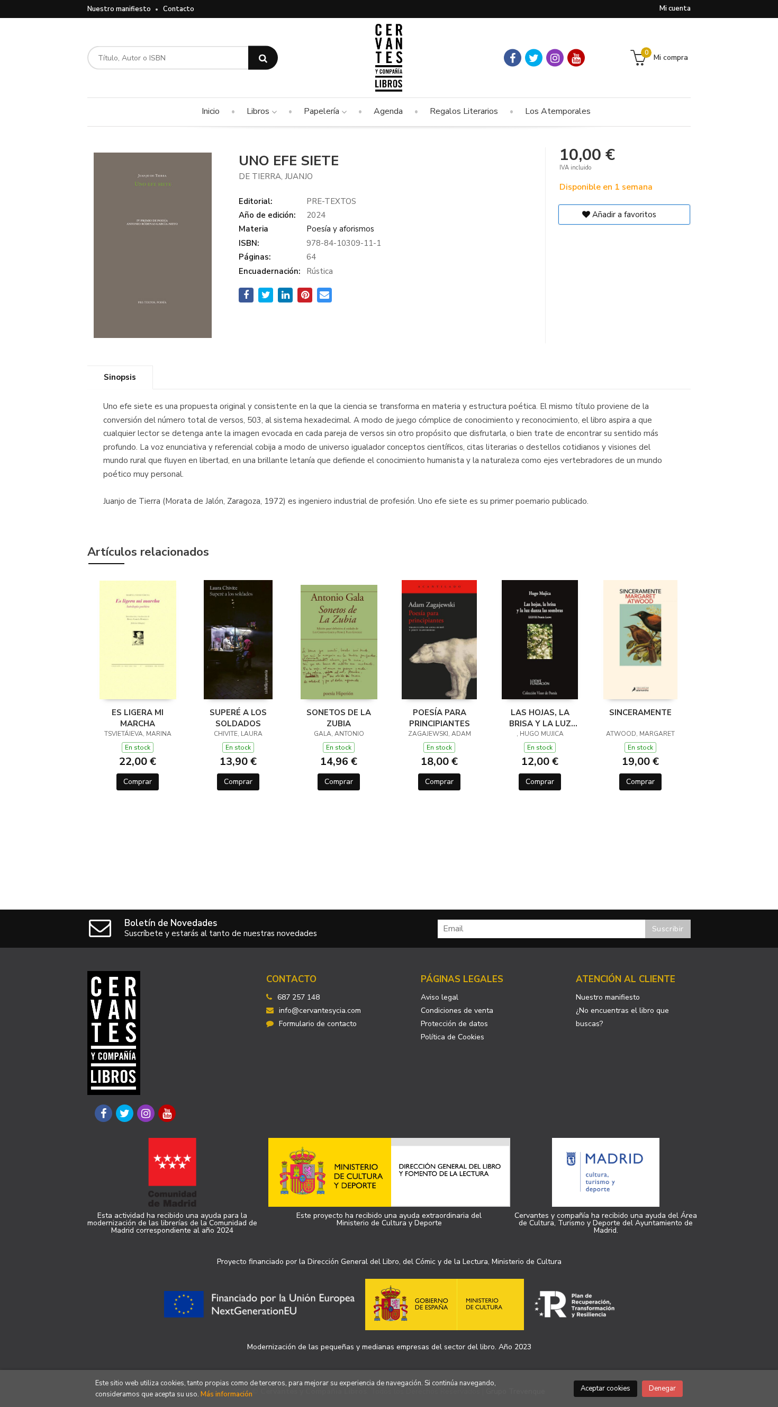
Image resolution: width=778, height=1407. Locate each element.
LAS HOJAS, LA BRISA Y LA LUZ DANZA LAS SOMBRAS (540, 717)
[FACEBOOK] (512, 58)
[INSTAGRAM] (555, 58)
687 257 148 (298, 997)
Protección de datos (454, 1024)
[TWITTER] (533, 58)
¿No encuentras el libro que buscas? (622, 1017)
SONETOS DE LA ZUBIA (338, 717)
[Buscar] (263, 58)
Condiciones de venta (457, 1010)
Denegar (662, 1388)
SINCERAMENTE (640, 712)
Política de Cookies (452, 1037)
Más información (226, 1394)
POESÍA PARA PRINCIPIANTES (439, 717)
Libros (259, 111)
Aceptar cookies (605, 1388)
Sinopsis (120, 377)
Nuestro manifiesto (119, 9)
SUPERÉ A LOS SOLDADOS (238, 717)
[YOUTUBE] (576, 58)
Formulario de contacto (318, 1024)
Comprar (137, 782)
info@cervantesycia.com (320, 1010)
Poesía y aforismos (340, 229)
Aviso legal (439, 997)
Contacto (178, 9)
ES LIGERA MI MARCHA (138, 717)
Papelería (322, 111)
